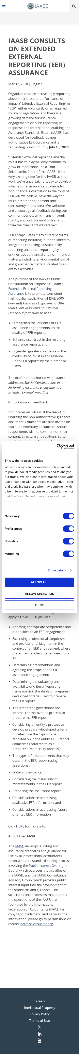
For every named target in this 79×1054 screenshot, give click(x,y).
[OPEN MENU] (3, 6)
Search (74, 6)
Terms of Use (39, 1020)
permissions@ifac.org (36, 924)
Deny (39, 605)
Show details (57, 570)
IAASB (19, 846)
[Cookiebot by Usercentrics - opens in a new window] (56, 446)
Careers (40, 1001)
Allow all (39, 582)
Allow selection (39, 593)
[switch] (68, 528)
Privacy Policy (39, 1014)
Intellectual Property (39, 1007)
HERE (20, 826)
